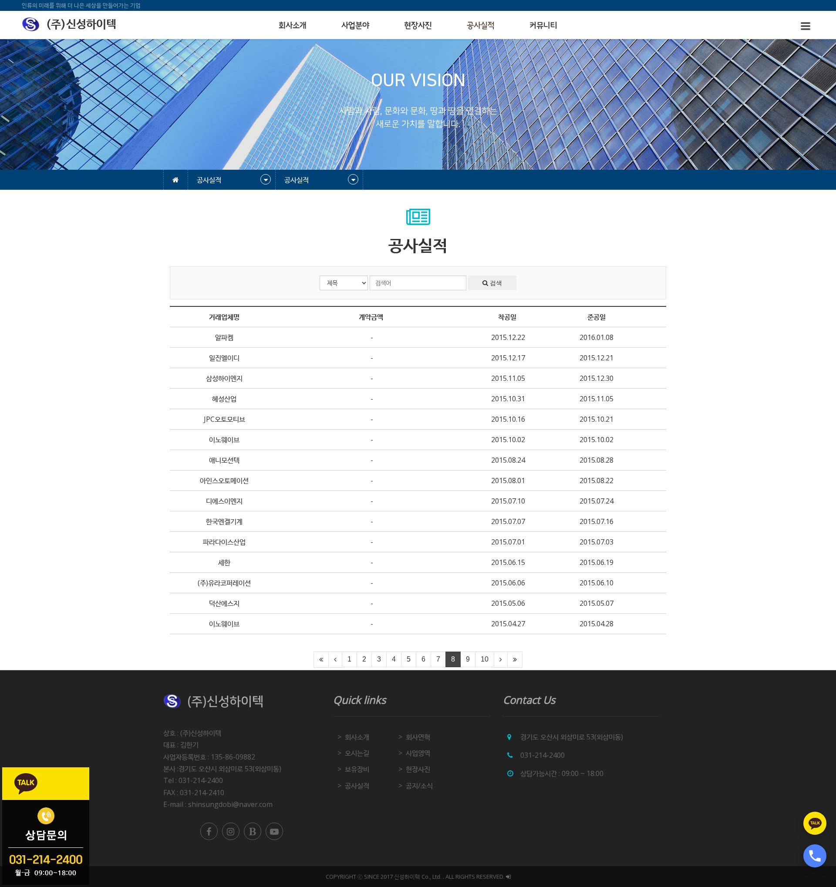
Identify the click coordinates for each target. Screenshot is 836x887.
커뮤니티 (543, 25)
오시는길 (357, 753)
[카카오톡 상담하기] (814, 823)
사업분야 (355, 25)
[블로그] (252, 831)
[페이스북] (209, 831)
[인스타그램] (230, 831)
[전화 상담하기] (814, 855)
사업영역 (418, 753)
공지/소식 (419, 785)
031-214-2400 (542, 755)
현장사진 (418, 25)
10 (485, 659)
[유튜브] (274, 831)
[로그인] (508, 876)
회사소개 (293, 25)
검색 (495, 282)
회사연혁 (418, 737)
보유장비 (357, 769)
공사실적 (481, 25)
